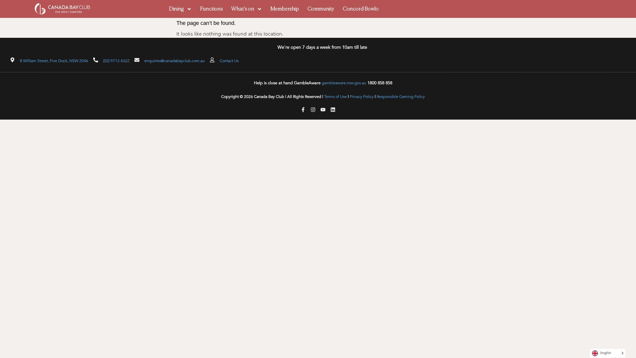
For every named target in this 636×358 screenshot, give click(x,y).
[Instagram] (313, 109)
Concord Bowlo (361, 9)
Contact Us (229, 61)
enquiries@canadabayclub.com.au (174, 61)
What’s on (242, 9)
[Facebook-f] (303, 109)
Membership (285, 9)
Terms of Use (335, 96)
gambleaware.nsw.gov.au (344, 83)
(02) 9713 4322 (116, 61)
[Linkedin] (332, 109)
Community (321, 9)
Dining (176, 9)
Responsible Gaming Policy (401, 96)
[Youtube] (322, 109)
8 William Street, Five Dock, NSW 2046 (54, 61)
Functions (211, 9)
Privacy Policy (362, 96)
